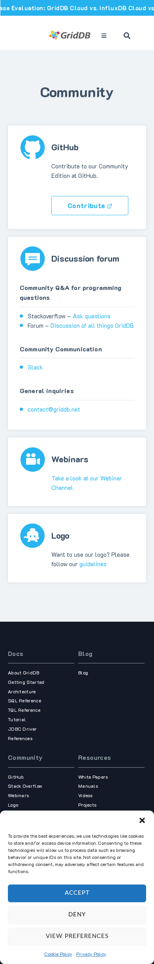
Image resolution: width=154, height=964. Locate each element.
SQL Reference (24, 700)
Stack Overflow (25, 786)
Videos (85, 795)
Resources (94, 757)
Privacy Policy (91, 954)
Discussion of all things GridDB (92, 325)
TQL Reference (24, 710)
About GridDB (23, 672)
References (20, 738)
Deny (77, 915)
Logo (13, 804)
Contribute (86, 205)
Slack (35, 367)
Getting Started (26, 682)
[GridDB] (70, 35)
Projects (87, 804)
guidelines (93, 564)
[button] (142, 820)
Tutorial (17, 719)
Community (25, 757)
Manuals (88, 786)
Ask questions (92, 316)
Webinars (18, 795)
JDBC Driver (22, 729)
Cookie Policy (58, 954)
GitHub (16, 777)
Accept (77, 893)
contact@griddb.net (54, 409)
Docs (16, 653)
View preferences (77, 936)
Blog (85, 653)
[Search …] (127, 36)
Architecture (22, 691)
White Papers (93, 777)
